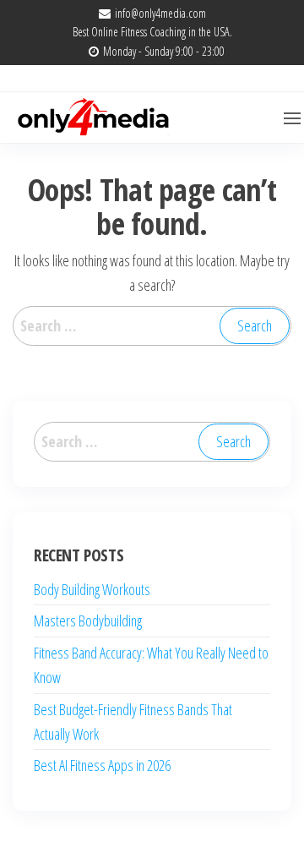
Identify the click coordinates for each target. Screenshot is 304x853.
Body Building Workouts (92, 589)
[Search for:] (152, 326)
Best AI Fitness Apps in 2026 (102, 765)
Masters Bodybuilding (88, 620)
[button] (292, 118)
